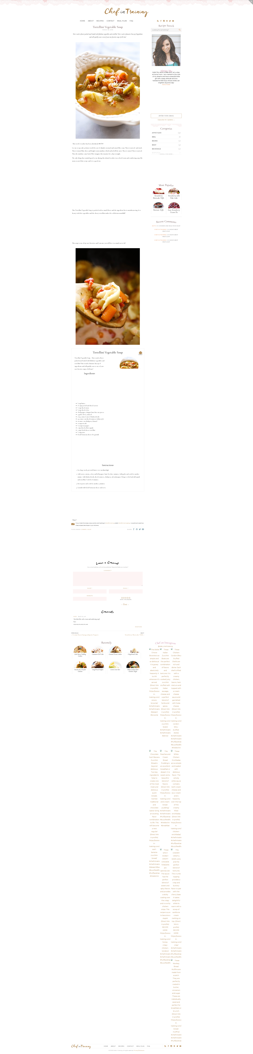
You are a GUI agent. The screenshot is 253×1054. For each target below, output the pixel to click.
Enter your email (166, 116)
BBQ (154, 137)
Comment (108, 570)
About (91, 21)
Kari (75, 616)
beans (155, 141)
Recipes (100, 21)
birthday (156, 153)
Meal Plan (122, 21)
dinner (84, 529)
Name (89, 588)
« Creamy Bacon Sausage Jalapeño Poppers (84, 634)
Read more (166, 84)
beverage (156, 149)
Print (140, 354)
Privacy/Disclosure (139, 1050)
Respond (138, 627)
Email (125, 588)
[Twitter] (140, 529)
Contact (110, 21)
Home (82, 21)
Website (90, 595)
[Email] (143, 529)
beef (154, 145)
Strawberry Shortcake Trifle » (134, 634)
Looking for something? (160, 30)
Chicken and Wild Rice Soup (169, 226)
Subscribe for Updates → (166, 120)
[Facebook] (133, 529)
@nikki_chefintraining (165, 646)
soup (89, 529)
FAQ (131, 21)
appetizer (156, 133)
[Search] (180, 30)
